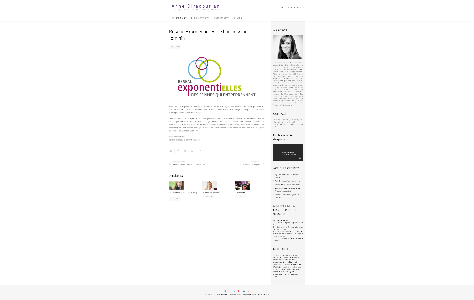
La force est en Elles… (211, 193)
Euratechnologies (285, 271)
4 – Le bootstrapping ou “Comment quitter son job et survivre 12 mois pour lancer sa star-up (288, 233)
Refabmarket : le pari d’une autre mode (288, 185)
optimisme (287, 267)
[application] (288, 152)
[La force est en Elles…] (216, 185)
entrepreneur (284, 257)
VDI (285, 269)
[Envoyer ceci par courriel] (172, 151)
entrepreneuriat (278, 260)
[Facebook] (291, 7)
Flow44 (266, 294)
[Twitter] (294, 7)
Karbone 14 (255, 294)
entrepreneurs (278, 274)
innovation (277, 255)
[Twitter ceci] (185, 151)
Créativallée (287, 262)
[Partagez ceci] (178, 151)
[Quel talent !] (249, 185)
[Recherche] (282, 7)
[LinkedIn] (300, 7)
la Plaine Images (278, 269)
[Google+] (297, 7)
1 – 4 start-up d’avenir (280, 220)
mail (274, 126)
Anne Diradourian (219, 294)
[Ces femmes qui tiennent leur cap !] (183, 185)
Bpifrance (276, 276)
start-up (287, 274)
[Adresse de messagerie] (288, 7)
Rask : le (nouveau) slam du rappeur (287, 181)
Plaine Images (294, 274)
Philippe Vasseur (294, 257)
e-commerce (286, 255)
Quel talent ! (240, 193)
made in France (297, 267)
